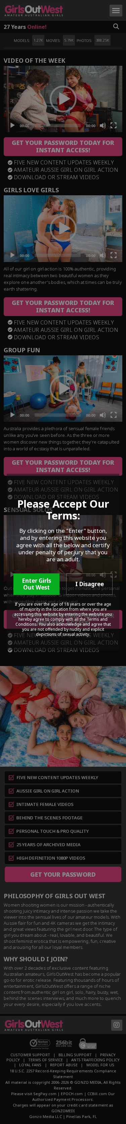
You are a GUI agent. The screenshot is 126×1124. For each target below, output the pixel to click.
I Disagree (89, 584)
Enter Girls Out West (36, 584)
